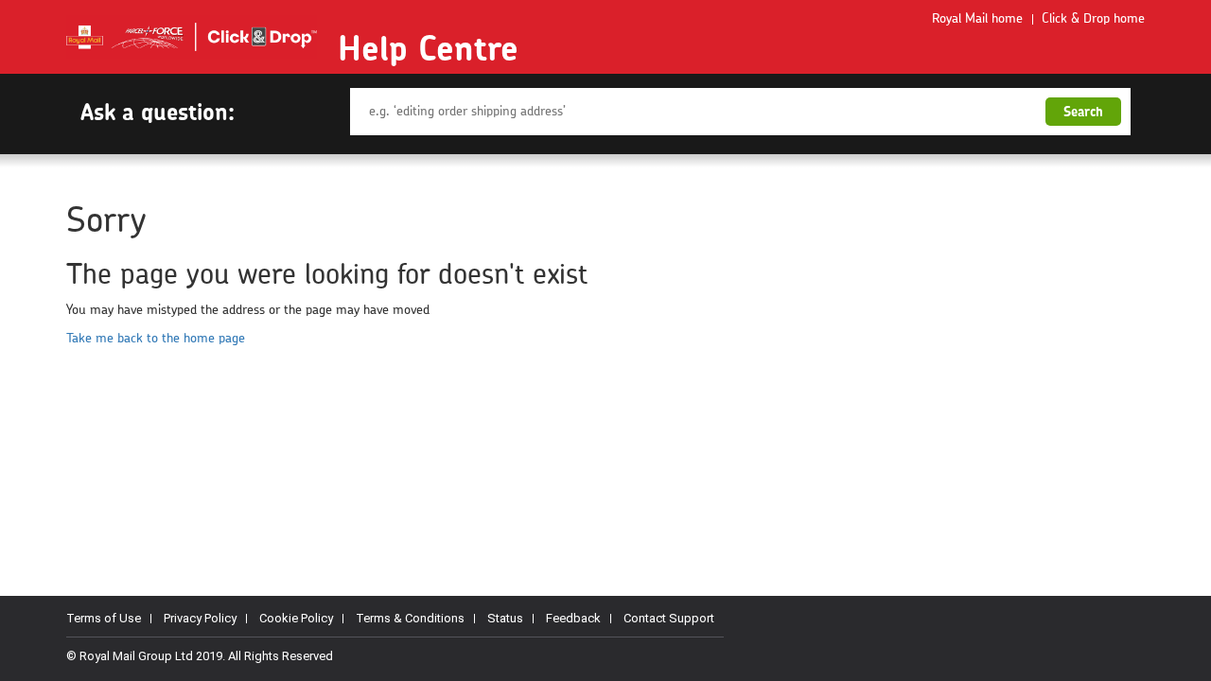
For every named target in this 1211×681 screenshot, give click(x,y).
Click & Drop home (1093, 19)
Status (505, 618)
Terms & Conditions (410, 618)
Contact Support (668, 618)
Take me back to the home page (155, 338)
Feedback (573, 618)
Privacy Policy (200, 618)
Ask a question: (157, 111)
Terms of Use (103, 618)
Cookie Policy (296, 618)
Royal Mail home (977, 19)
